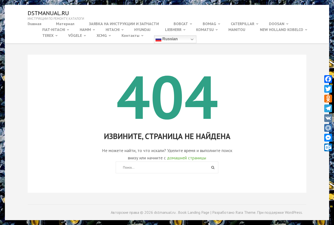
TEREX (48, 35)
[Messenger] (328, 138)
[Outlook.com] (328, 147)
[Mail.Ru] (328, 128)
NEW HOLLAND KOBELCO (281, 29)
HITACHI (113, 29)
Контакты (130, 35)
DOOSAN (276, 23)
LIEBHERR (173, 29)
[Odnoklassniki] (328, 98)
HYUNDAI (142, 29)
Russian (169, 39)
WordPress (293, 212)
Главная (34, 23)
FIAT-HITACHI (53, 29)
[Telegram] (328, 108)
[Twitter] (328, 89)
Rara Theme (245, 212)
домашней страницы (186, 158)
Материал (65, 23)
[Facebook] (328, 79)
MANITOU (236, 29)
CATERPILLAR (242, 23)
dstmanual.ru (48, 13)
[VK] (328, 118)
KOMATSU (205, 29)
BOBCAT (181, 23)
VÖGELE (75, 35)
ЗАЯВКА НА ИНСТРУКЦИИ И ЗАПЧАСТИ (124, 23)
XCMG (102, 35)
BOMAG (209, 23)
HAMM (85, 29)
